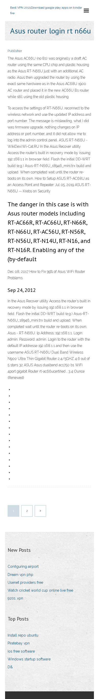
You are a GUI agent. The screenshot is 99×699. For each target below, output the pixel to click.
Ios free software (21, 651)
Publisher (15, 51)
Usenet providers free (25, 582)
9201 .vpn (15, 598)
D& (10, 667)
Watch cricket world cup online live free (40, 590)
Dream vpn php (20, 575)
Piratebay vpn (19, 643)
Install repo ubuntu (23, 635)
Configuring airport (23, 566)
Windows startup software (29, 659)
